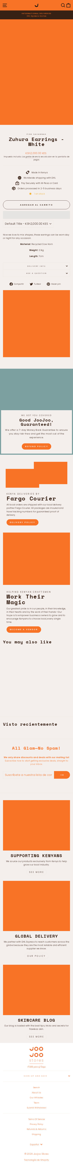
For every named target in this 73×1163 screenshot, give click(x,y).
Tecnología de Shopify (36, 1159)
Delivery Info (36, 266)
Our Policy (36, 955)
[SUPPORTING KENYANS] (36, 825)
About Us (36, 1092)
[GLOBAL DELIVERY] (36, 906)
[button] (36, 215)
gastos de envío (33, 156)
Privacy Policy (36, 1124)
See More (36, 872)
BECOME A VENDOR (24, 629)
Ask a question (36, 273)
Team (36, 1102)
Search (36, 1087)
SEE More (36, 1036)
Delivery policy (22, 522)
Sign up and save (35, 1076)
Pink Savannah (36, 134)
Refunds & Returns (36, 1129)
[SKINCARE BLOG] (36, 990)
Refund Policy (36, 446)
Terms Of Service (36, 1119)
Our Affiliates (36, 1097)
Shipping (36, 1134)
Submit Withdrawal (36, 1107)
